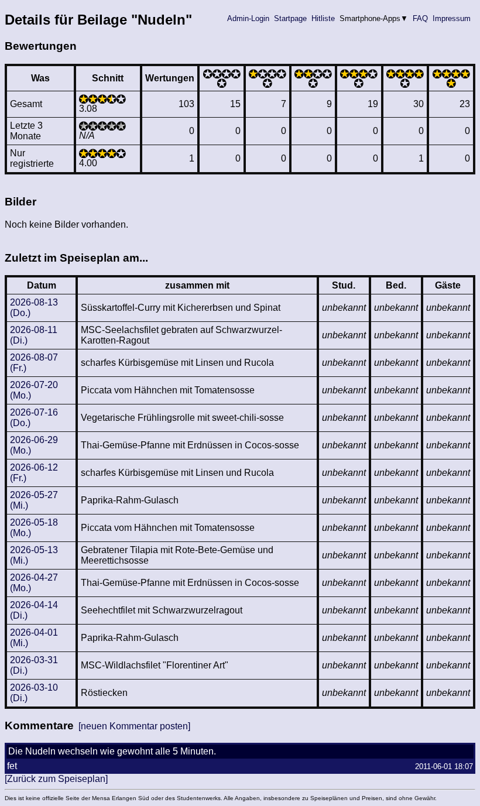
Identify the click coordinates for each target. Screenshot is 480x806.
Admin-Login (248, 18)
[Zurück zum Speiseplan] (56, 779)
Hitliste (323, 18)
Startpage (290, 18)
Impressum (451, 18)
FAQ (420, 18)
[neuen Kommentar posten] (134, 726)
